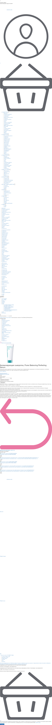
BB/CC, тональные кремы (8, 125)
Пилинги (5, 120)
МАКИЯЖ (3, 189)
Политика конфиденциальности (5, 663)
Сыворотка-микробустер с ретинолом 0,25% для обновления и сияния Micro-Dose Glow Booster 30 (16, 466)
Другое (5, 132)
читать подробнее (3, 371)
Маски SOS (6, 126)
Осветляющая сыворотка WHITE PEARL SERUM (8, 462)
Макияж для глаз (7, 190)
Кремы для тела (6, 139)
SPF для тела (6, 142)
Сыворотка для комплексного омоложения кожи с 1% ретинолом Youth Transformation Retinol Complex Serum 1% (19, 458)
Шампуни (5, 156)
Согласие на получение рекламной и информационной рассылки (16, 664)
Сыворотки (6, 118)
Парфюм (5, 146)
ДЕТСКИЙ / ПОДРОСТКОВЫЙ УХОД (8, 184)
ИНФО (3, 303)
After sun (5, 172)
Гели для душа (6, 141)
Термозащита (6, 164)
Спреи (5, 159)
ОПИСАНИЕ (3, 382)
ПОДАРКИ (4, 196)
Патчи (5, 127)
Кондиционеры (6, 157)
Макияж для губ (6, 191)
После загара (6, 143)
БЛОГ (3, 311)
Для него (5, 199)
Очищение (6, 185)
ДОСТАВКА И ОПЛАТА (8, 305)
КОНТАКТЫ (4, 312)
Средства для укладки (7, 165)
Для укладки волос (7, 182)
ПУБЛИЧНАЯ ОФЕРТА (7, 310)
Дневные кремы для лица (8, 117)
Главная (1, 317)
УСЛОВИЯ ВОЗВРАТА (7, 307)
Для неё (5, 198)
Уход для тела (6, 186)
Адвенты (5, 201)
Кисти (5, 193)
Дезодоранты (6, 147)
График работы (4, 658)
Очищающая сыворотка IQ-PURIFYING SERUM (8, 454)
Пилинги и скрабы (7, 166)
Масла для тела (6, 149)
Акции (5, 206)
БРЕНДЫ (3, 301)
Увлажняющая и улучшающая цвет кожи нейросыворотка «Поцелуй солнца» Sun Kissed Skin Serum (16, 471)
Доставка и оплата (5, 657)
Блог (3, 660)
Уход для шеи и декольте (8, 135)
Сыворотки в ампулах (7, 119)
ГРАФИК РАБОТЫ (7, 308)
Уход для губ (6, 124)
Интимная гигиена (7, 138)
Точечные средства (7, 128)
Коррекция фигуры (7, 145)
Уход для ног (6, 137)
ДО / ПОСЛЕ (4, 299)
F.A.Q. (3, 302)
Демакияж (5, 113)
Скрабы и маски (6, 140)
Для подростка (6, 200)
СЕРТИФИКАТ (6, 150)
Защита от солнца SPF (8, 122)
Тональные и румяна (7, 192)
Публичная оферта (14, 663)
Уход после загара (7, 123)
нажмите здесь (38, 722)
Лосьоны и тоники (7, 163)
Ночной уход (6, 129)
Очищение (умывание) (8, 114)
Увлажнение (6, 144)
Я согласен (2, 724)
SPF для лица (6, 170)
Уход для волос (6, 179)
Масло (5, 161)
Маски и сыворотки (7, 158)
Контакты (3, 661)
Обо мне (3, 659)
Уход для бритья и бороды (8, 180)
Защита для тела (7, 171)
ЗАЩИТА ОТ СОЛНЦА (6, 169)
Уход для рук (6, 136)
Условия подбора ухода (6, 656)
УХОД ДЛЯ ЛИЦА (5, 112)
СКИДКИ (3, 204)
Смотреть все (6, 133)
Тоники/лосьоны (6, 115)
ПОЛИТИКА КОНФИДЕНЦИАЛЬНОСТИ (10, 309)
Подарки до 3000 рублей (8, 203)
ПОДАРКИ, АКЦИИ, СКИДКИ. (9, 306)
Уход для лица (6, 178)
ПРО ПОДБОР (4, 298)
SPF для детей (6, 173)
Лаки (5, 160)
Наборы (5, 131)
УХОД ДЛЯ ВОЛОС (5, 155)
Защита (5, 187)
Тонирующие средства (8, 162)
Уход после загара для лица (6, 330)
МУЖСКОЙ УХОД (5, 176)
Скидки (5, 205)
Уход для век (6, 116)
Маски (5, 121)
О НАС (3, 300)
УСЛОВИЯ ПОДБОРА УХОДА (9, 304)
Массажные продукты (7, 130)
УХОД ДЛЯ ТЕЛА (5, 134)
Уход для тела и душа (7, 181)
